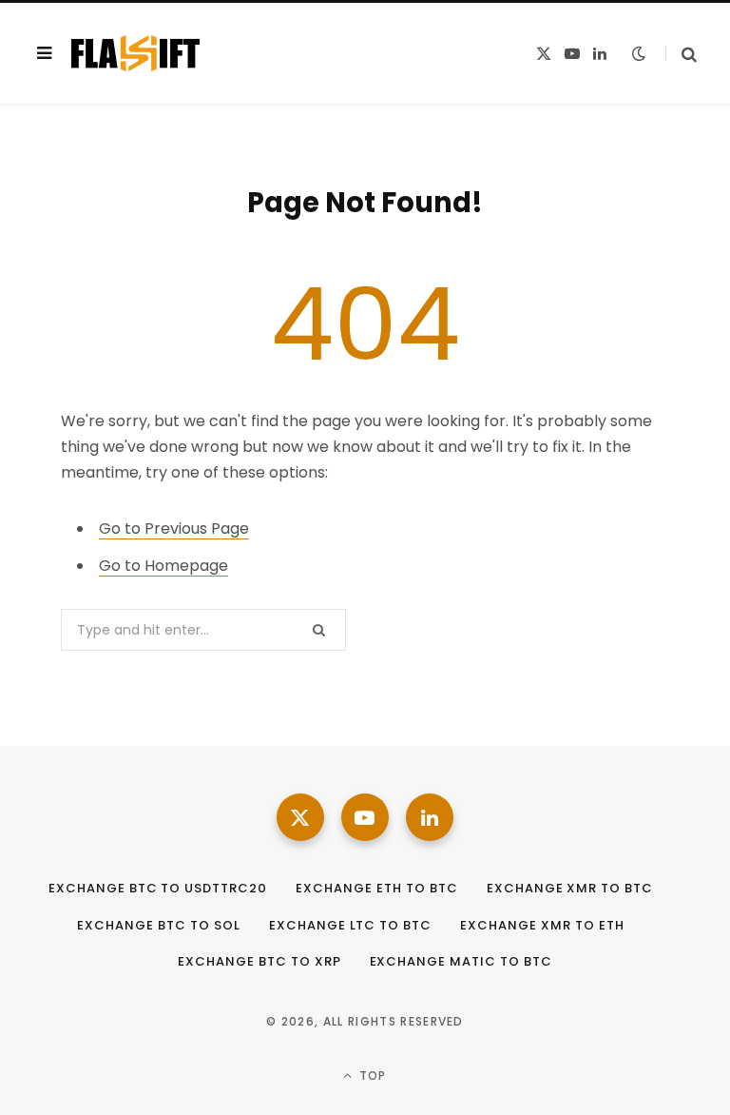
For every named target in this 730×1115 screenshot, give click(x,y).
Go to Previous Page (174, 528)
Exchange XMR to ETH (542, 925)
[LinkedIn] (429, 817)
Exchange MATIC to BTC (461, 961)
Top (371, 1075)
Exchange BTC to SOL (158, 925)
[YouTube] (365, 817)
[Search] (681, 54)
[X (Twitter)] (300, 817)
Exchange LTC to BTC (350, 925)
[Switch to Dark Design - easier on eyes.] (638, 53)
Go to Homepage (163, 566)
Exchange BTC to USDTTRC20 (157, 888)
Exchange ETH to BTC (377, 888)
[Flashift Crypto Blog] (135, 53)
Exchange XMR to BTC (570, 888)
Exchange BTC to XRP (259, 961)
